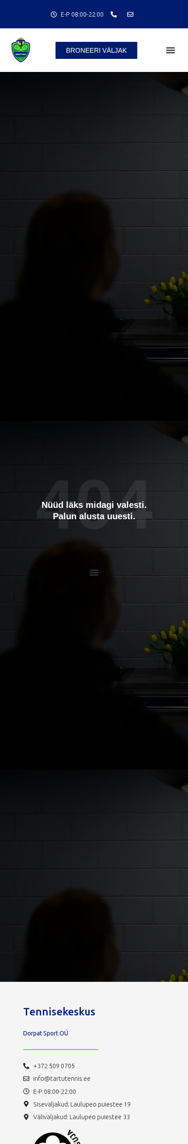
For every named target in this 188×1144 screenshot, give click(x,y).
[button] (170, 50)
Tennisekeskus (59, 1012)
